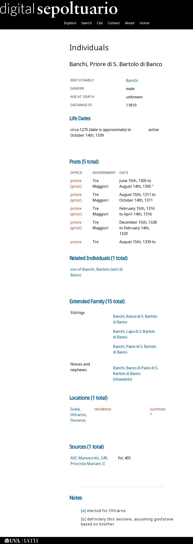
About (130, 22)
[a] (83, 510)
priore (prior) (76, 183)
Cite (100, 22)
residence (102, 409)
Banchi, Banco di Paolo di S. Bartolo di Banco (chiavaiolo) (135, 373)
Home (144, 22)
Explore (70, 22)
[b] (83, 519)
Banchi (132, 80)
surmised (158, 409)
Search (86, 22)
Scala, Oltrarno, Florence (78, 414)
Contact (114, 22)
